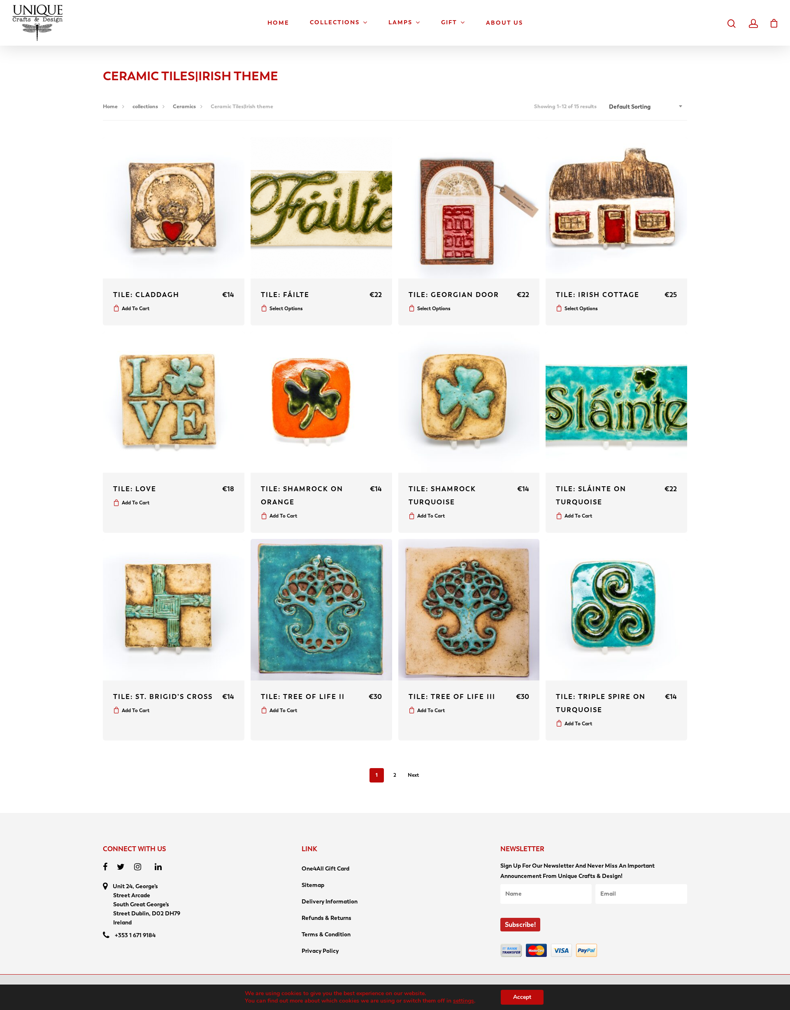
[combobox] (646, 107)
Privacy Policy (320, 950)
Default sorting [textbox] (630, 106)
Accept (522, 997)
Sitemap (313, 885)
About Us (504, 23)
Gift (449, 23)
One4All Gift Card (325, 868)
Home (278, 23)
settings (463, 1001)
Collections (335, 23)
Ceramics (184, 106)
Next (413, 775)
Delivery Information (330, 901)
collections (145, 106)
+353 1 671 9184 (135, 935)
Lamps (400, 23)
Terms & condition (326, 934)
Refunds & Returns (326, 918)
